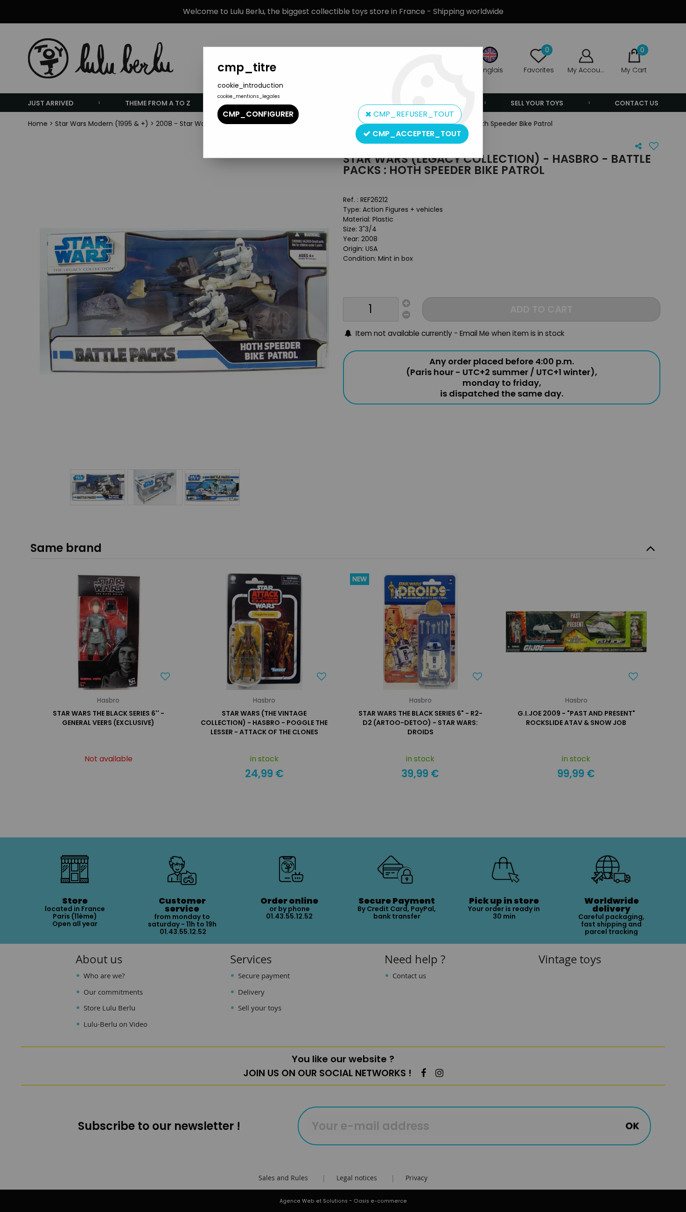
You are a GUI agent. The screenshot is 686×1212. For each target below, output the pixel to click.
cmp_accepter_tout (416, 133)
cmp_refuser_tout (412, 114)
